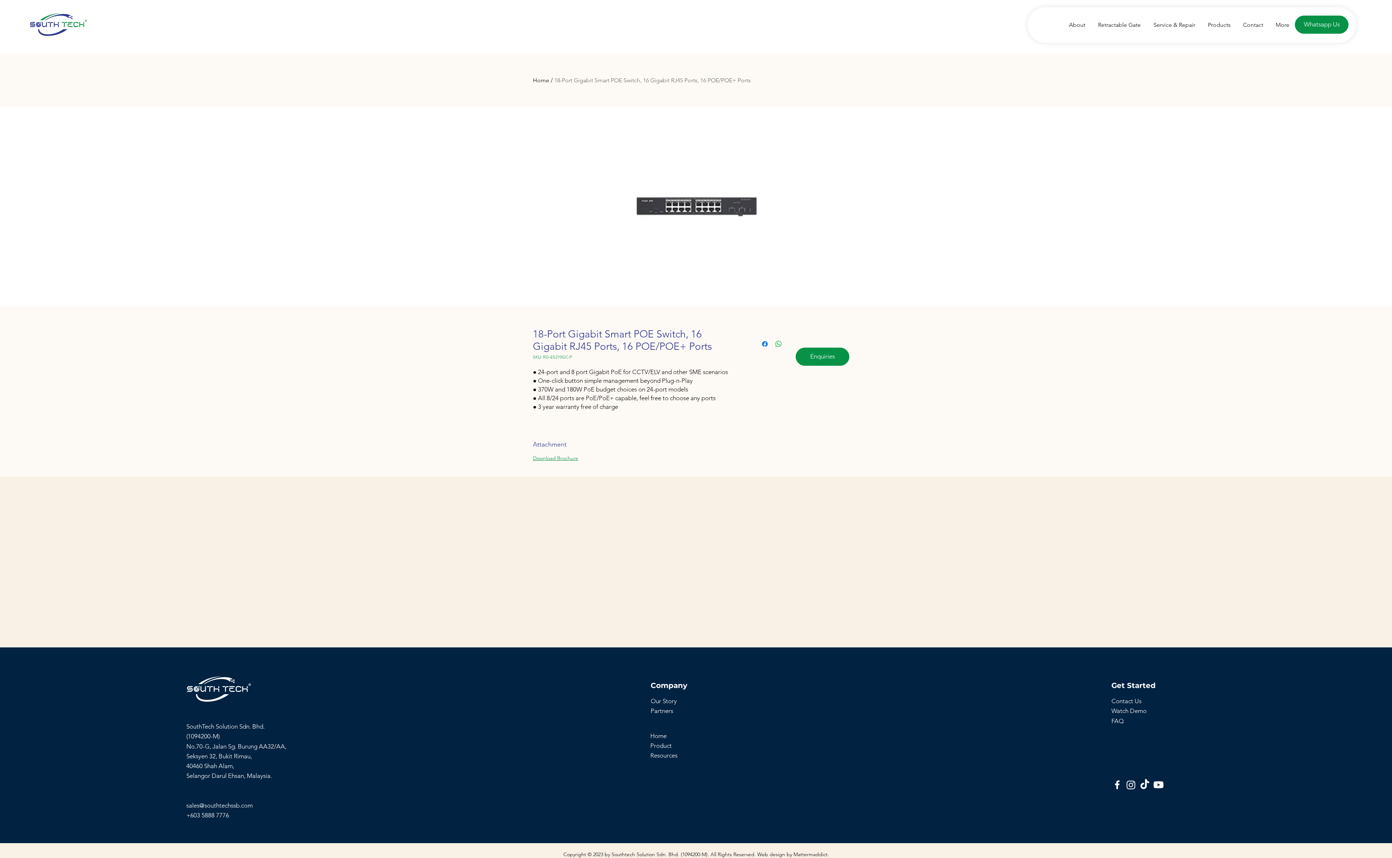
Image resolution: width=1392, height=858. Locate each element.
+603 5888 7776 (207, 815)
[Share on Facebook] (765, 344)
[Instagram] (1131, 785)
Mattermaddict (811, 854)
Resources (664, 755)
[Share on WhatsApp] (778, 344)
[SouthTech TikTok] (1145, 785)
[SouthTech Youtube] (1158, 785)
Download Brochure (555, 458)
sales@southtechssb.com (220, 805)
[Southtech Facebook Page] (1117, 785)
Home (541, 80)
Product (661, 745)
